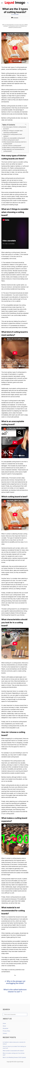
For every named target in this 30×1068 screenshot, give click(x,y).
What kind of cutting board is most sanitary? (12, 135)
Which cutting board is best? (11, 140)
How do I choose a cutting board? (12, 145)
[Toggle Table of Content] (25, 125)
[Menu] (2, 3)
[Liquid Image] (15, 3)
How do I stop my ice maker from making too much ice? (14, 1047)
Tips (15, 975)
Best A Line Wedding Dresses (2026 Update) (14, 1057)
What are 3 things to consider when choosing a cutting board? (13, 131)
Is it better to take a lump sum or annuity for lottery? (14, 1043)
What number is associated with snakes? (13, 1050)
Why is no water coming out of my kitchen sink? (13, 1054)
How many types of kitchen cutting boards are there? (14, 127)
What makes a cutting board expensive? (14, 147)
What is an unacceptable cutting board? (14, 138)
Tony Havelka (15, 14)
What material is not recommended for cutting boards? (13, 150)
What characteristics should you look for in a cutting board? (14, 142)
